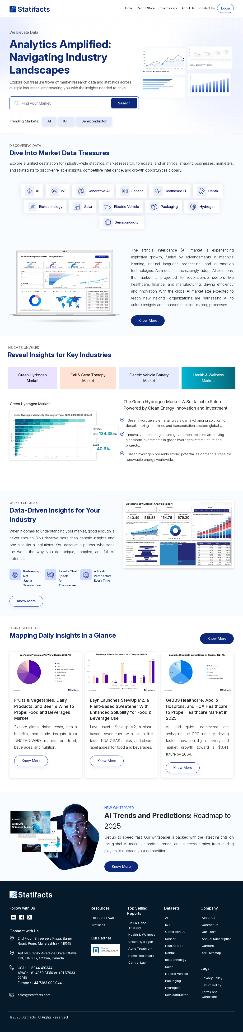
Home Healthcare (141, 955)
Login (225, 8)
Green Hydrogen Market (32, 378)
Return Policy (211, 985)
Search (124, 103)
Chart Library (168, 8)
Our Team (209, 932)
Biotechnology (50, 206)
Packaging (169, 206)
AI (49, 121)
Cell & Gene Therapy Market (88, 378)
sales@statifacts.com (34, 995)
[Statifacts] (29, 8)
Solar (88, 206)
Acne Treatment (140, 948)
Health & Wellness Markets (208, 378)
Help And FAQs (103, 918)
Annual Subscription (217, 939)
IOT (66, 121)
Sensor (137, 191)
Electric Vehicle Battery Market (149, 378)
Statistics (98, 925)
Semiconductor (94, 121)
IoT (63, 191)
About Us (188, 8)
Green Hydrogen (140, 941)
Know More (147, 320)
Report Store (146, 8)
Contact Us (207, 8)
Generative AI (99, 191)
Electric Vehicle (126, 206)
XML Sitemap (211, 953)
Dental (213, 191)
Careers (208, 946)
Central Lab (137, 962)
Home (128, 8)
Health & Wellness (141, 934)
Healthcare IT (175, 191)
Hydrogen (207, 206)
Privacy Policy (212, 978)
